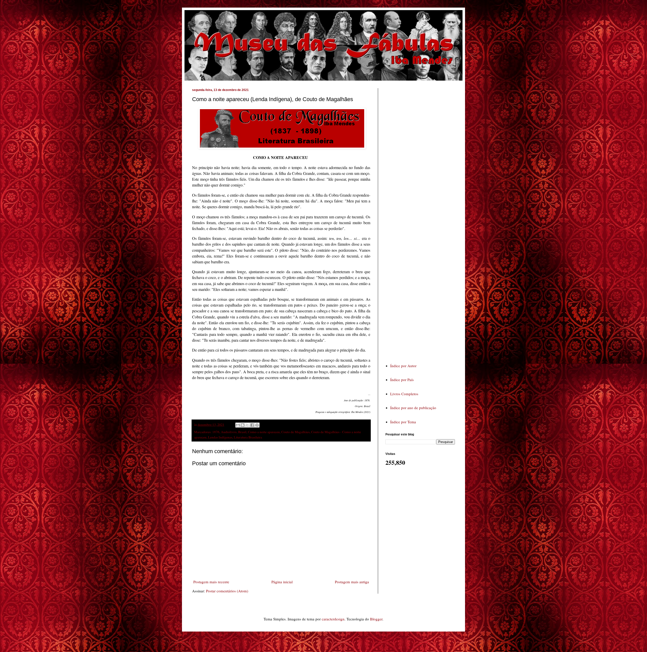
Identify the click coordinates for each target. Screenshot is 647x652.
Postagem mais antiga (352, 581)
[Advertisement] (423, 221)
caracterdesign (333, 618)
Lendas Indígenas (220, 437)
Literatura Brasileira (248, 437)
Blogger (376, 618)
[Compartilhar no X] (247, 425)
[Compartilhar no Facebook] (252, 425)
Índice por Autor (403, 365)
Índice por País (402, 379)
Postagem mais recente (211, 581)
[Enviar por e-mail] (237, 425)
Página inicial (282, 581)
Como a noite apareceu (264, 432)
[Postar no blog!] (242, 425)
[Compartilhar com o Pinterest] (257, 425)
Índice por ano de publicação (413, 407)
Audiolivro (229, 432)
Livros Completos (404, 393)
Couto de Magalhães (295, 432)
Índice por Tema (403, 421)
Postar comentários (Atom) (227, 590)
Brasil (242, 432)
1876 (215, 432)
